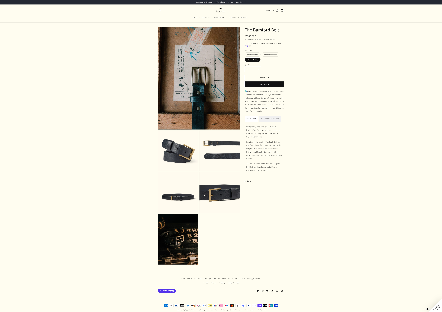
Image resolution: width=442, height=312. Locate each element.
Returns (214, 283)
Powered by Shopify (201, 310)
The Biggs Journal (253, 279)
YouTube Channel (238, 279)
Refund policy (224, 310)
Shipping (258, 39)
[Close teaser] (427, 309)
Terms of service (249, 310)
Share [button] (249, 181)
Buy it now (264, 84)
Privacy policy (213, 310)
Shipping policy (261, 310)
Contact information (236, 310)
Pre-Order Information (270, 118)
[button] (160, 10)
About (189, 279)
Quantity (247, 65)
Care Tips (207, 279)
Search (182, 279)
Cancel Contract (233, 283)
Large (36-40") (252, 60)
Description (251, 118)
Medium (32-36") (271, 54)
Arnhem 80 (198, 279)
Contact (205, 283)
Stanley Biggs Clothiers (187, 310)
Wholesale (226, 279)
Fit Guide (216, 279)
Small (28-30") (254, 54)
